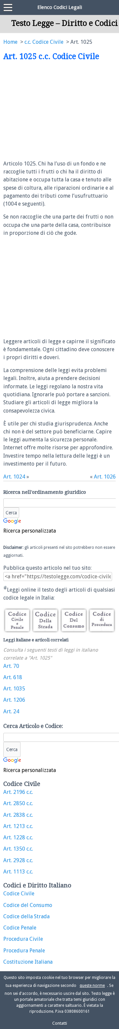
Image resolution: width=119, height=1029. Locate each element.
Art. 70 (11, 666)
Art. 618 (12, 677)
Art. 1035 (14, 688)
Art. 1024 (14, 477)
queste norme (92, 985)
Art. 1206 (14, 700)
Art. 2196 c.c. (18, 792)
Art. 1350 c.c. (18, 849)
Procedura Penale (24, 950)
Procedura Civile (23, 939)
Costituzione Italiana (28, 962)
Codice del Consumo (27, 905)
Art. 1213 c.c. (18, 826)
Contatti (59, 1023)
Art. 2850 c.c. (18, 803)
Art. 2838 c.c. (18, 815)
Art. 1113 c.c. (18, 871)
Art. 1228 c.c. (18, 837)
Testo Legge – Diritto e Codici (64, 23)
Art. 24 (11, 711)
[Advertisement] (58, 110)
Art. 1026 (105, 477)
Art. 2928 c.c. (18, 860)
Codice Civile (18, 893)
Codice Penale (19, 928)
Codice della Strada (26, 916)
